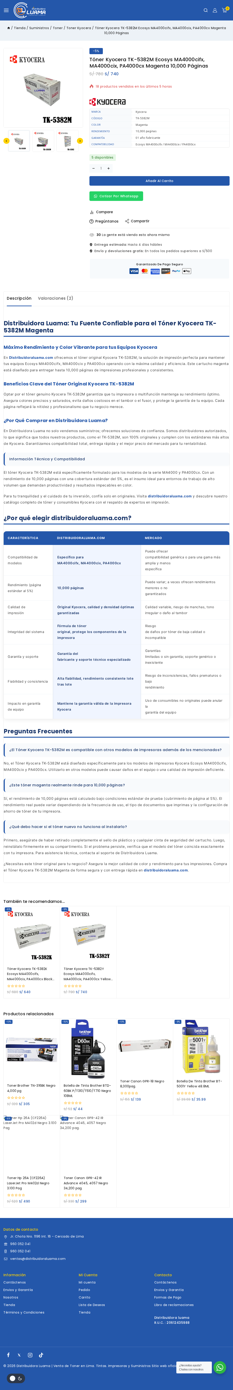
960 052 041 (20, 1244)
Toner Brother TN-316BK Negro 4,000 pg (31, 1088)
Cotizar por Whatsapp (118, 196)
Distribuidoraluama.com (31, 357)
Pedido (84, 1290)
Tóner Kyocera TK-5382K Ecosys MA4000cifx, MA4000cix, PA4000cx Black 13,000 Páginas (29, 974)
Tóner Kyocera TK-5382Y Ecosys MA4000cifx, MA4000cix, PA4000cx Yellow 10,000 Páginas (87, 974)
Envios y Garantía (18, 1290)
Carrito (85, 1297)
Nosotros (10, 1297)
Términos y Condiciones (23, 1312)
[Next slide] (80, 141)
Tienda (9, 1305)
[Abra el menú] (6, 10)
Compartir (140, 221)
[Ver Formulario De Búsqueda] (205, 10)
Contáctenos (14, 1282)
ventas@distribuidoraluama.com (38, 1258)
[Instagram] (30, 1355)
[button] (19, 141)
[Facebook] (8, 1355)
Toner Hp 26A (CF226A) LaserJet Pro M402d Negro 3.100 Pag (28, 1183)
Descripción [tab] (19, 298)
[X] (19, 1355)
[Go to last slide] (6, 141)
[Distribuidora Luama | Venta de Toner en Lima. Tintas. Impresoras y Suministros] (30, 10)
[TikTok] (41, 1355)
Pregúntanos (107, 221)
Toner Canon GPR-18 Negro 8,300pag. (142, 1084)
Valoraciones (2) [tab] (55, 298)
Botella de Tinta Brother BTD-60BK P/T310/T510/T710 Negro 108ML (87, 1090)
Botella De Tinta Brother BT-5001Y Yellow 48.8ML (199, 1084)
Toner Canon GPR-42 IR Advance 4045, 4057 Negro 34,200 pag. (86, 1183)
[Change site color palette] (16, 1378)
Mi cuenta (87, 1282)
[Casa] (8, 28)
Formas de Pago (168, 1297)
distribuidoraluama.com (170, 496)
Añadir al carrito (159, 181)
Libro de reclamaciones (174, 1305)
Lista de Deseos (92, 1305)
